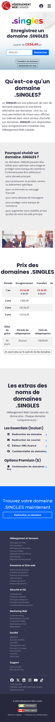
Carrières (13, 653)
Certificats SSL (16, 594)
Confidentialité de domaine (21, 605)
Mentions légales (15, 714)
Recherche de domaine (19, 569)
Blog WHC (14, 637)
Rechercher (40, 52)
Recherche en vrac (27, 65)
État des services (17, 669)
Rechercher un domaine (27, 515)
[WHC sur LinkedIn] (25, 680)
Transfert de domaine (27, 61)
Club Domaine (16, 578)
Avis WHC (14, 642)
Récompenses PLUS (18, 624)
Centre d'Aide (15, 667)
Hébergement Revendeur (20, 548)
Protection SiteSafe (18, 596)
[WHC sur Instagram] (31, 680)
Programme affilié (17, 621)
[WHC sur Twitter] (19, 680)
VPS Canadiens (16, 545)
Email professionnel (18, 583)
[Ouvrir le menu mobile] (49, 6)
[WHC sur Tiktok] (42, 680)
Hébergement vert (17, 645)
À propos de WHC (17, 639)
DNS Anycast (15, 556)
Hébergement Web (18, 542)
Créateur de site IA (17, 581)
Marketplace (15, 626)
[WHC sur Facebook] (13, 680)
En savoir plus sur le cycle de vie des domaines (27, 351)
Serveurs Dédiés (16, 551)
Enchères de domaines (19, 575)
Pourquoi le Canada (18, 648)
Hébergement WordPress (20, 553)
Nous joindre (15, 651)
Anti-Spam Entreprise (19, 599)
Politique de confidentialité (36, 714)
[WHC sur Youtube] (36, 680)
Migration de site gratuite (20, 559)
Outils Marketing (17, 615)
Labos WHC (15, 656)
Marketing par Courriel (19, 618)
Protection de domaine (19, 602)
